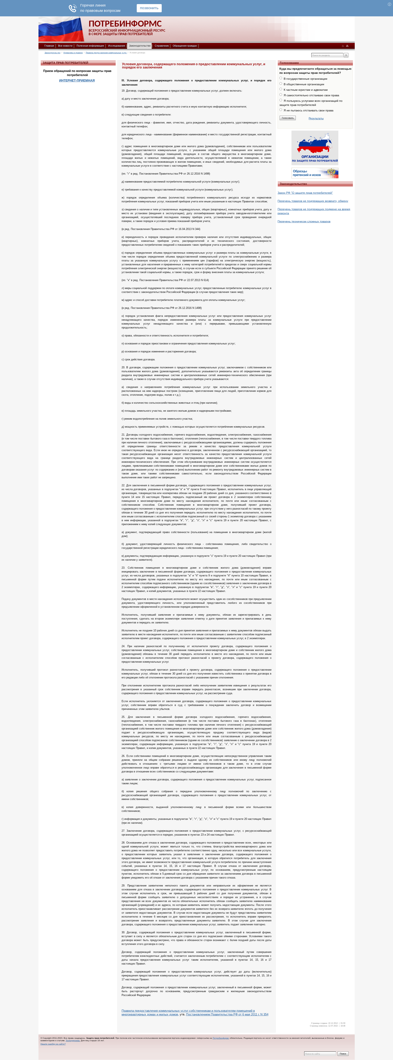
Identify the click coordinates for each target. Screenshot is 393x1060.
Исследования (116, 45)
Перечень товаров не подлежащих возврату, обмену (313, 201)
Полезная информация (90, 45)
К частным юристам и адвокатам (306, 89)
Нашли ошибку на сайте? (53, 1044)
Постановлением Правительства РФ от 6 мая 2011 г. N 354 (227, 1014)
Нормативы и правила (73, 53)
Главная (49, 45)
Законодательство (140, 45)
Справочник (162, 45)
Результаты (316, 118)
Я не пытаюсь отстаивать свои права (308, 110)
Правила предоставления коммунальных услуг (106, 53)
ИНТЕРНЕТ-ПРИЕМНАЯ (77, 80)
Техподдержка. (73, 1040)
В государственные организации (305, 78)
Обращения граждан (185, 45)
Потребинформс (221, 1038)
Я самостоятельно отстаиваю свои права (311, 95)
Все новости (65, 45)
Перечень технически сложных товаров (304, 221)
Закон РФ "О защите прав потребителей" (305, 192)
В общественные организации (304, 84)
